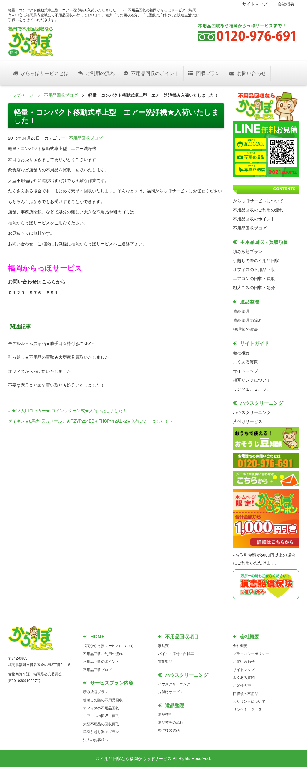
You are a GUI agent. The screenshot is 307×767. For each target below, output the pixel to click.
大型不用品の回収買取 (101, 723)
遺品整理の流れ (247, 320)
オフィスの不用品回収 (254, 269)
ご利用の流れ (100, 73)
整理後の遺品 (245, 329)
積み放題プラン (247, 251)
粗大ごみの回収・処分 (254, 287)
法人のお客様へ (95, 739)
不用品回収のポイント (155, 73)
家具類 (163, 645)
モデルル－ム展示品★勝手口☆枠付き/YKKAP (51, 343)
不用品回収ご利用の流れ (103, 653)
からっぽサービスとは (45, 73)
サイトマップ (254, 4)
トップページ (20, 95)
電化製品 (165, 661)
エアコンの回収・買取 (254, 278)
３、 (266, 389)
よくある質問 (245, 361)
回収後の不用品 (245, 693)
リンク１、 (243, 389)
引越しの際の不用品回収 (256, 260)
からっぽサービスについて (258, 201)
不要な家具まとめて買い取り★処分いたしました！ (56, 385)
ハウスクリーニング (252, 412)
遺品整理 (241, 311)
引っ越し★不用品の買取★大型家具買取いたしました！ (60, 357)
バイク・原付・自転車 (176, 653)
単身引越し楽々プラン (101, 731)
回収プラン (208, 73)
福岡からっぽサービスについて (108, 645)
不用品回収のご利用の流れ (258, 210)
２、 (258, 389)
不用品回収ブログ (61, 95)
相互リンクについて (252, 380)
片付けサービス (247, 421)
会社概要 (286, 4)
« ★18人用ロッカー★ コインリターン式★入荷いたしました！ (67, 410)
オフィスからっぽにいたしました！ (41, 371)
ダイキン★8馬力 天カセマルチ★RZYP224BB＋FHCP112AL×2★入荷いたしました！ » (90, 421)
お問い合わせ (251, 73)
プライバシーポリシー (251, 653)
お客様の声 (242, 685)
